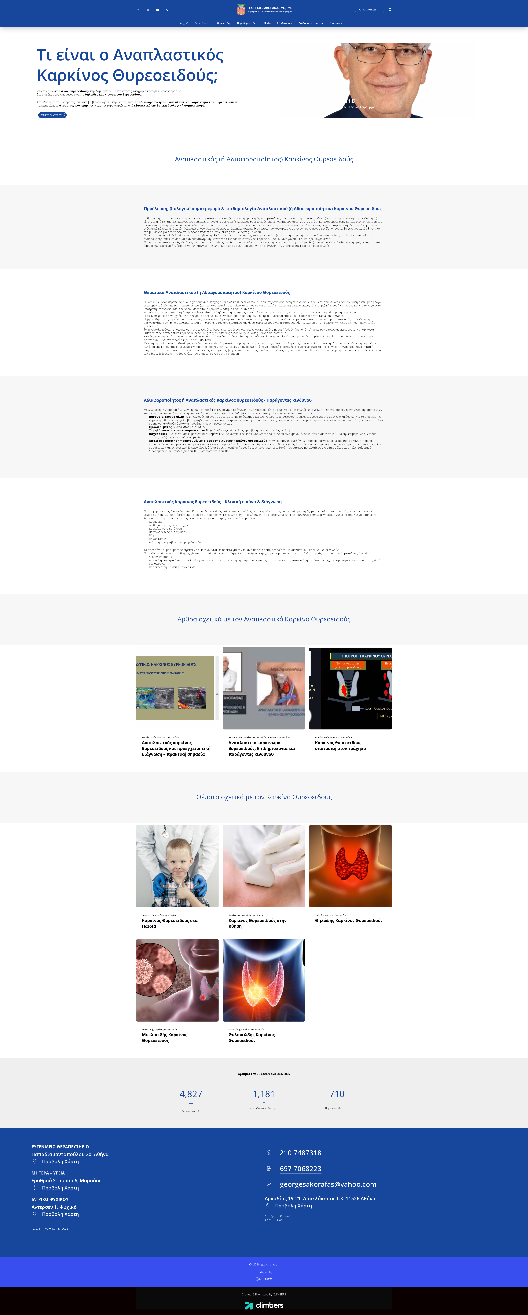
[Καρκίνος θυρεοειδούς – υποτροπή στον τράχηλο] (350, 688)
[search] (390, 9)
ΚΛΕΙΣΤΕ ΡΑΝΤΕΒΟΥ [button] (51, 115)
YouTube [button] (50, 1229)
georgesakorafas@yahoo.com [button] (328, 1184)
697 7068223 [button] (300, 1168)
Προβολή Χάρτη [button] (60, 1161)
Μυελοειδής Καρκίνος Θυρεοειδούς (159, 1029)
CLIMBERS (279, 1294)
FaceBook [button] (63, 1229)
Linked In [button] (36, 1229)
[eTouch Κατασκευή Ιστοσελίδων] (264, 1279)
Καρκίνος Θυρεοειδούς (279, 737)
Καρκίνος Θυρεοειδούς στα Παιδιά (159, 915)
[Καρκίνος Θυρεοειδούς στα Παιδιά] (177, 866)
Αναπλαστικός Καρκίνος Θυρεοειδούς (161, 737)
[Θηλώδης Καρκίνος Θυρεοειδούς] (350, 866)
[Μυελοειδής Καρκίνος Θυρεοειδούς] (177, 980)
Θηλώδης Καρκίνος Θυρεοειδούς (331, 915)
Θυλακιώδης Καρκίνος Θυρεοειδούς (246, 1029)
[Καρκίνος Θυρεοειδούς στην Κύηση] (264, 866)
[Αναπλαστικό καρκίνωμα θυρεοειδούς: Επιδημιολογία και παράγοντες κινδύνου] (264, 688)
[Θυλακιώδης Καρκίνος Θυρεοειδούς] (264, 980)
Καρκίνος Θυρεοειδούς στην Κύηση (246, 915)
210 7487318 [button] (300, 1152)
